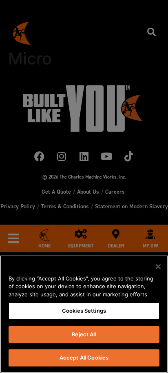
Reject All (84, 334)
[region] (84, 314)
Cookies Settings (84, 310)
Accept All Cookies (84, 357)
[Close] (158, 267)
